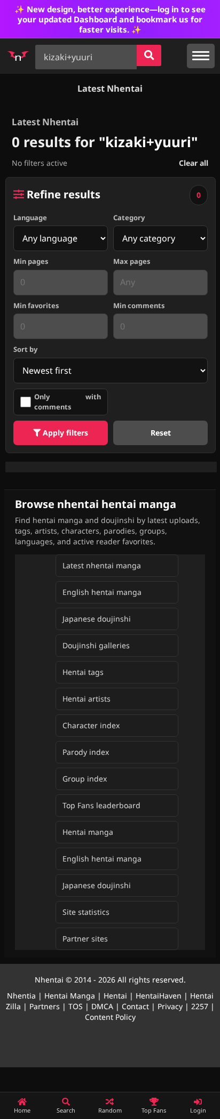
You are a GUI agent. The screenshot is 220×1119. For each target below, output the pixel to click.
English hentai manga (102, 592)
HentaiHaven (159, 996)
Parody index (85, 752)
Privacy (170, 1006)
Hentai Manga (69, 996)
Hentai (115, 996)
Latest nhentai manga (101, 565)
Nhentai (49, 980)
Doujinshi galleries (96, 645)
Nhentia (21, 996)
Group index (84, 779)
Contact (135, 1006)
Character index (91, 725)
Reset (161, 433)
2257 (199, 1006)
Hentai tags (83, 672)
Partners (44, 1006)
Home (22, 1110)
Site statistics (85, 912)
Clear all (193, 163)
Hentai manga (87, 832)
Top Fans (154, 1110)
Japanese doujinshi (96, 619)
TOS (75, 1006)
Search (66, 1110)
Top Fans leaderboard (101, 805)
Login (198, 1110)
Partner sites (85, 938)
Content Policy (110, 1017)
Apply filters (64, 433)
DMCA (102, 1006)
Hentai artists (86, 699)
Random (110, 1110)
